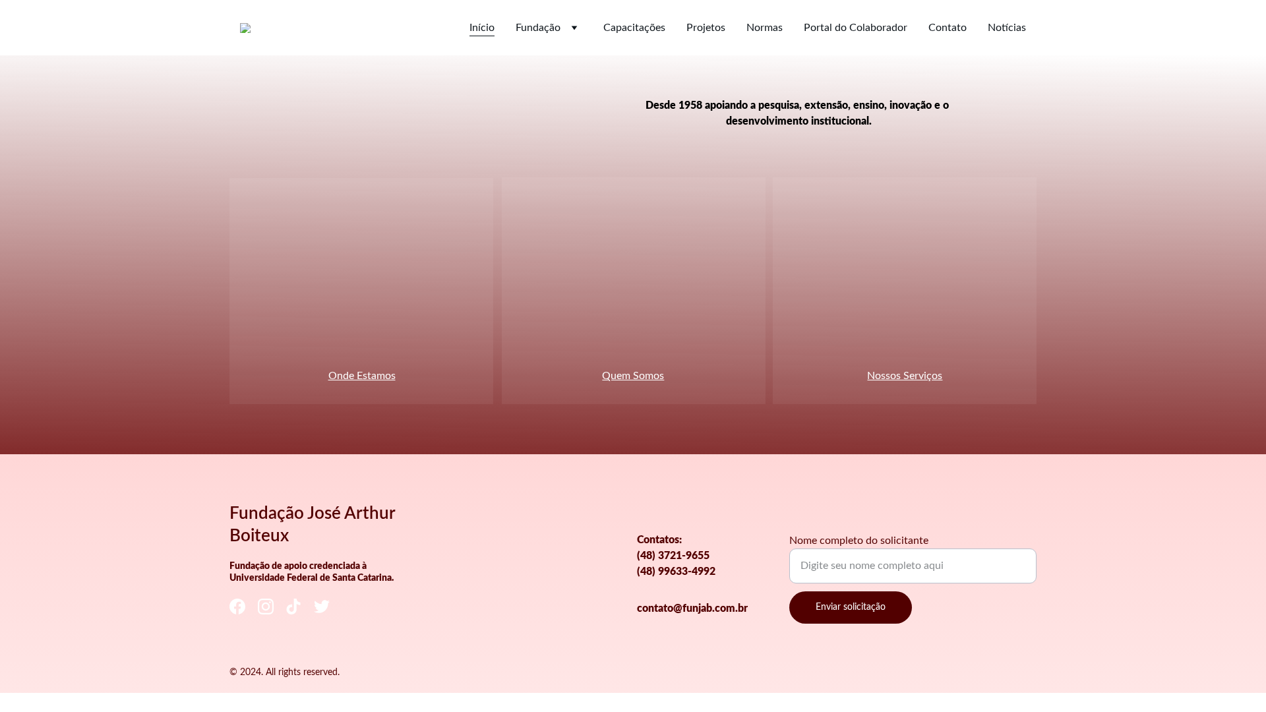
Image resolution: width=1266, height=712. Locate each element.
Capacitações (634, 27)
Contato (947, 27)
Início (482, 27)
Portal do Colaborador (855, 27)
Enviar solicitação (851, 607)
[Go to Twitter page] (322, 607)
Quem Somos (633, 376)
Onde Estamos (362, 376)
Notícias (1007, 27)
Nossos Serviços (904, 376)
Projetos (705, 27)
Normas (764, 27)
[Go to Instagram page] (266, 607)
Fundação (538, 27)
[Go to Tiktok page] (293, 607)
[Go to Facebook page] (237, 607)
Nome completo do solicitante (858, 540)
